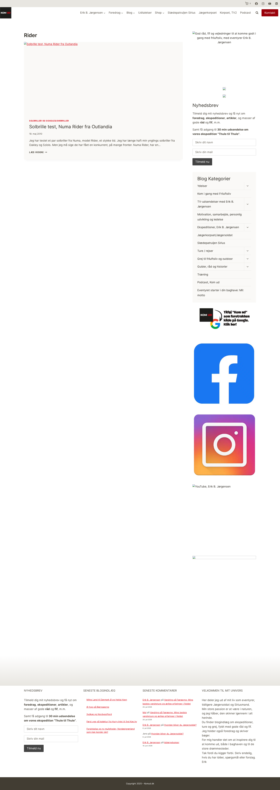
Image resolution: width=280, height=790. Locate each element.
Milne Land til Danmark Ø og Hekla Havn (107, 699)
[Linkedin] (276, 3)
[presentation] (103, 78)
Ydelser (202, 186)
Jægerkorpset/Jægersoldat (215, 235)
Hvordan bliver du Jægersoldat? (180, 725)
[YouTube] (270, 3)
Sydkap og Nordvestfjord (99, 714)
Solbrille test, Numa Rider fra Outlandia (70, 126)
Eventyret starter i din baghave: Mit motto (220, 293)
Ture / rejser (205, 250)
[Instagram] (263, 3)
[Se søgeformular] (257, 13)
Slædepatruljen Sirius (181, 12)
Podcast (245, 12)
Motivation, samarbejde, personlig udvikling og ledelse (219, 217)
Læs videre (38, 152)
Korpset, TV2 (228, 12)
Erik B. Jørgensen (151, 699)
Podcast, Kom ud (208, 282)
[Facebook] (256, 3)
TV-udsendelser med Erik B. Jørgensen (215, 204)
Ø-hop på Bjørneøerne (98, 707)
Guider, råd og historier (212, 266)
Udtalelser (145, 12)
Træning (202, 274)
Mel (144, 712)
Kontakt (269, 12)
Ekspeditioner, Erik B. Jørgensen (218, 227)
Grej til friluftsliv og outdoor (215, 258)
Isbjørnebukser (171, 742)
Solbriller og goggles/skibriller (49, 121)
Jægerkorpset (208, 12)
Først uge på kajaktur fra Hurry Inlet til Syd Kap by (112, 721)
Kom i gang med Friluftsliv (214, 193)
